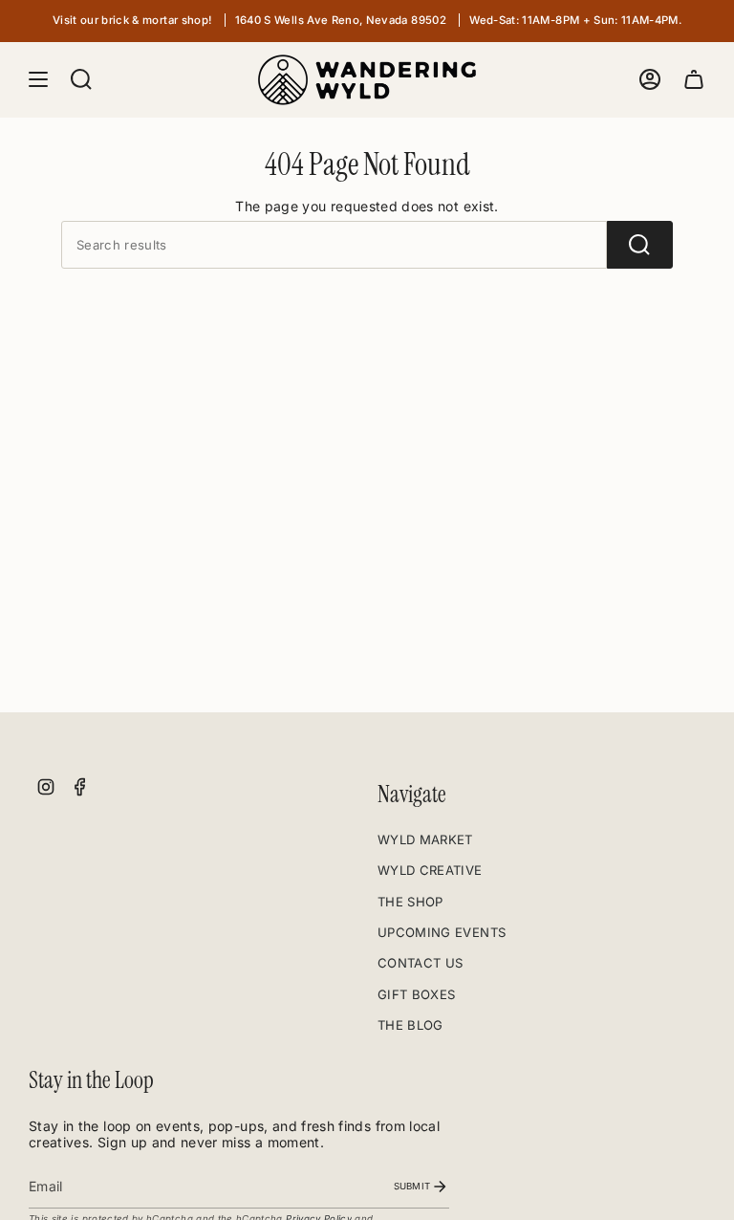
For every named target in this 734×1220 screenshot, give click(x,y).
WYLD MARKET (425, 839)
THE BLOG (410, 1025)
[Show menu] (38, 80)
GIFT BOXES (417, 994)
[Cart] (694, 80)
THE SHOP (410, 901)
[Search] (640, 245)
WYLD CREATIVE (430, 870)
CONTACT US (421, 962)
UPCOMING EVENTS (442, 932)
